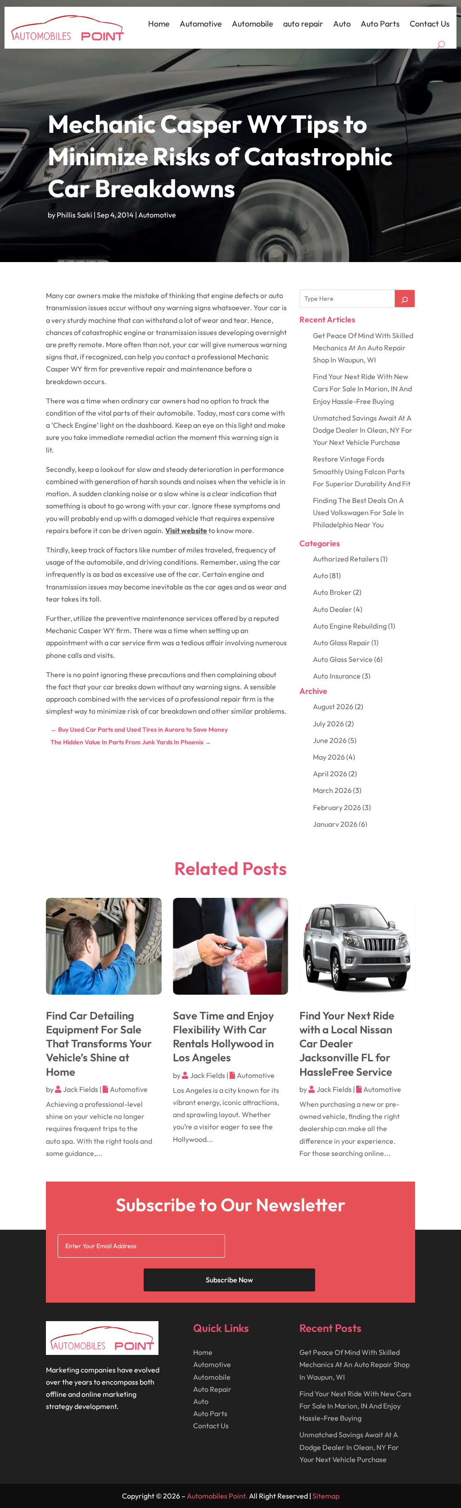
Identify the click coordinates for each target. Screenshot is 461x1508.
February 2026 (337, 807)
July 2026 (328, 723)
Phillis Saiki (74, 214)
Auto (342, 23)
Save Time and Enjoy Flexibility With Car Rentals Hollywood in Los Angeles (223, 1036)
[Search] (404, 299)
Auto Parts (380, 23)
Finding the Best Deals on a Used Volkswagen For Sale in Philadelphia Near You (358, 512)
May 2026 (329, 756)
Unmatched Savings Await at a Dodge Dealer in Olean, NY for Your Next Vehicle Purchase (362, 430)
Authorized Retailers (346, 558)
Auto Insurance (337, 675)
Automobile (252, 23)
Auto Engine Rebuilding (350, 625)
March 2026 (332, 790)
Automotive (201, 23)
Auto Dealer (332, 609)
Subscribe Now (229, 1279)
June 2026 (330, 740)
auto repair (303, 23)
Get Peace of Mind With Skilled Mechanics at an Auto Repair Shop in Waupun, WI (363, 347)
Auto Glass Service (343, 659)
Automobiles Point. (217, 1495)
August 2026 (333, 706)
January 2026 (335, 824)
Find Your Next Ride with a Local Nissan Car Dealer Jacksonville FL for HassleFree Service (346, 1043)
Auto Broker (332, 592)
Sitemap (325, 1495)
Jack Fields (80, 1089)
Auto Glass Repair (341, 642)
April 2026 (330, 773)
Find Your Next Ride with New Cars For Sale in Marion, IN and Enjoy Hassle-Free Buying (362, 388)
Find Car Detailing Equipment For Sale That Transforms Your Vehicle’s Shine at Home (99, 1043)
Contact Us (430, 23)
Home (159, 23)
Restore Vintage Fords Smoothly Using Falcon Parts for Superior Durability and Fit (362, 471)
